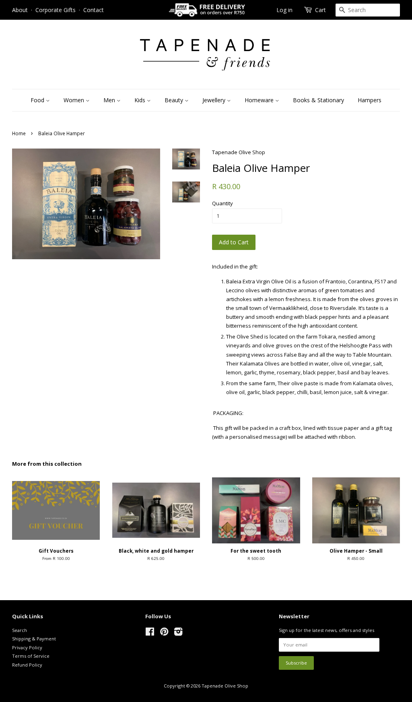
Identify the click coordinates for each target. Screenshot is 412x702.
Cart (320, 10)
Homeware (260, 100)
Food (38, 100)
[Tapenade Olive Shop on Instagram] (178, 633)
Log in (284, 10)
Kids (140, 100)
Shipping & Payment (34, 639)
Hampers (369, 100)
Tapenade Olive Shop (225, 686)
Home (19, 133)
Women (75, 100)
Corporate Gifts (55, 10)
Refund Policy (27, 665)
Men (110, 100)
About (20, 10)
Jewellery (214, 100)
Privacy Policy (27, 647)
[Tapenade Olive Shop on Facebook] (149, 633)
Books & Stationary (318, 100)
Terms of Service (30, 656)
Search (19, 630)
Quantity (222, 203)
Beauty (175, 100)
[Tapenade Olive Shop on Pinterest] (164, 633)
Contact (93, 10)
